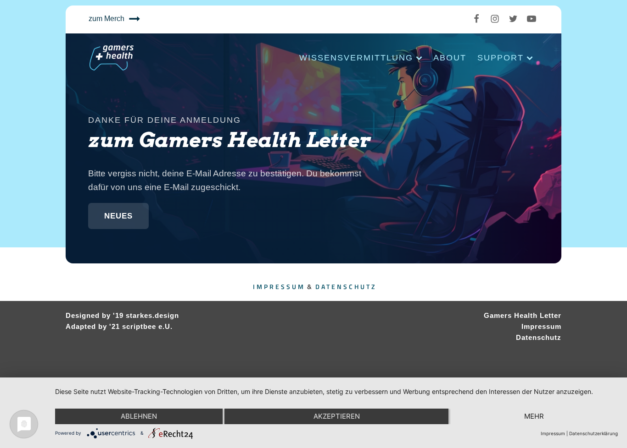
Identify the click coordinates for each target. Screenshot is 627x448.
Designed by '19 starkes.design (122, 315)
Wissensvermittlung (356, 57)
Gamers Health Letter (522, 315)
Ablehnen (139, 416)
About (449, 57)
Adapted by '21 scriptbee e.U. (119, 326)
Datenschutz (345, 286)
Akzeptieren (337, 416)
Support (500, 57)
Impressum (279, 286)
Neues (118, 216)
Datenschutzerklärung (593, 433)
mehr (534, 416)
